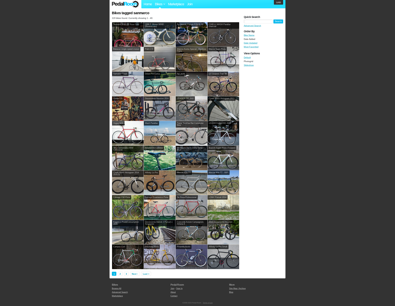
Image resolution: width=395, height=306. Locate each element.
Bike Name (249, 35)
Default (247, 57)
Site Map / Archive (237, 288)
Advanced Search (252, 25)
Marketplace (176, 4)
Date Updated (250, 43)
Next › (135, 274)
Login (278, 2)
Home (148, 4)
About (173, 292)
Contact (173, 296)
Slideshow (249, 65)
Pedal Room (125, 4)
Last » (146, 274)
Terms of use (208, 303)
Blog (231, 292)
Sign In (179, 288)
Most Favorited (251, 47)
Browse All (116, 288)
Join (189, 4)
